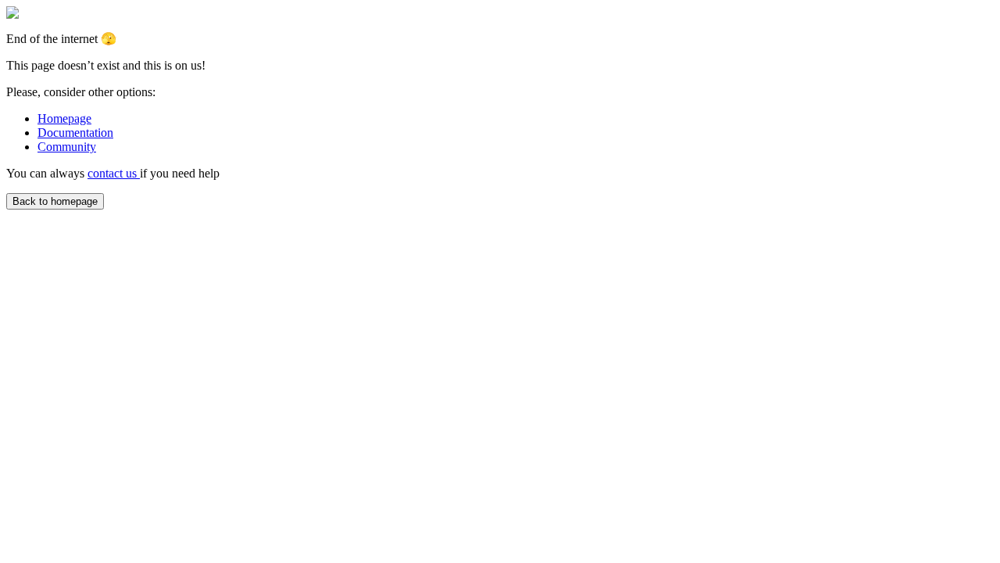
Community (67, 146)
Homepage (64, 118)
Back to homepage (55, 201)
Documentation (75, 132)
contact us (114, 173)
